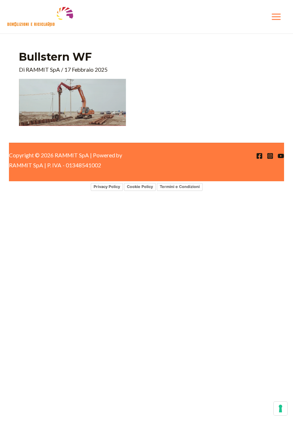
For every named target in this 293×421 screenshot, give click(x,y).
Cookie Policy (140, 186)
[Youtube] (281, 156)
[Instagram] (270, 156)
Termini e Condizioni (180, 186)
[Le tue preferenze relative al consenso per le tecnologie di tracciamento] (280, 408)
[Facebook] (259, 156)
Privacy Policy (107, 186)
